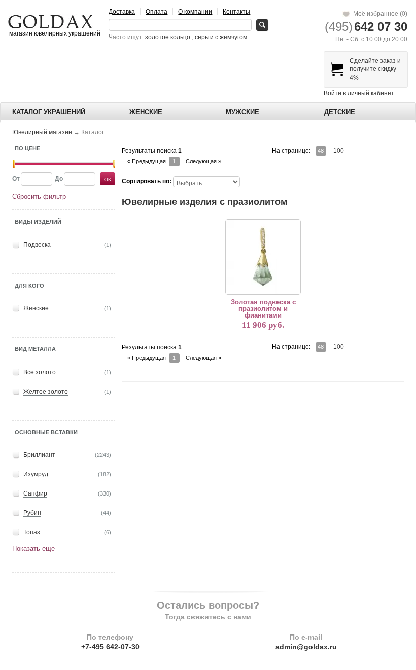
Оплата (156, 11)
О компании (195, 11)
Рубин (32, 512)
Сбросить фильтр (39, 196)
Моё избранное (378, 13)
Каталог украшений (48, 112)
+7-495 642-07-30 (110, 647)
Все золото (39, 372)
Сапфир (35, 493)
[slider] (14, 164)
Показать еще (33, 548)
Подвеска (37, 245)
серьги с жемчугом (221, 37)
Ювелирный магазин (42, 132)
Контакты (236, 11)
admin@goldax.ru (306, 647)
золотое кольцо (167, 37)
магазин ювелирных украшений (54, 33)
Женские (145, 112)
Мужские (242, 112)
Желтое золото (45, 391)
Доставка (122, 11)
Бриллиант (39, 455)
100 (338, 150)
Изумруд (35, 474)
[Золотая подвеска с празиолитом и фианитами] (263, 257)
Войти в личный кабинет (359, 93)
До (59, 178)
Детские (339, 112)
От (16, 178)
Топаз (31, 532)
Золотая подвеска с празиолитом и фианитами (263, 308)
